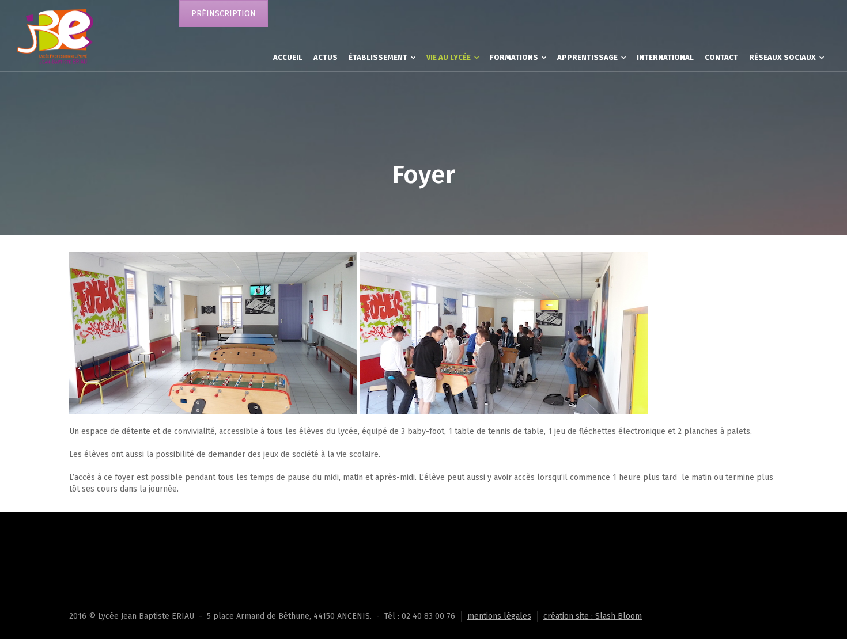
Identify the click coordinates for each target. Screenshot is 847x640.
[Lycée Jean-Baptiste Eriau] (55, 35)
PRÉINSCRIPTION (223, 13)
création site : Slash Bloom (592, 616)
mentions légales (499, 616)
